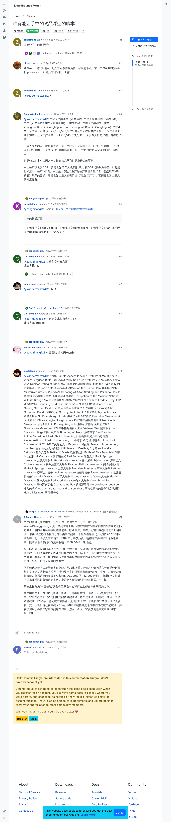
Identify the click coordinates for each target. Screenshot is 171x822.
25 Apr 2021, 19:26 (57, 204)
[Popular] (4, 24)
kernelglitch (30, 204)
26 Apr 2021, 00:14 (59, 313)
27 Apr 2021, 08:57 (59, 517)
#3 (120, 90)
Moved (20, 30)
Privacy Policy (28, 798)
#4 (120, 114)
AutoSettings (99, 804)
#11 (120, 517)
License (60, 804)
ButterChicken (32, 347)
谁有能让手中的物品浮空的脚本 (74, 209)
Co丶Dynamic (31, 256)
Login (33, 718)
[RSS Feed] (83, 31)
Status (23, 804)
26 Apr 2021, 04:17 (59, 347)
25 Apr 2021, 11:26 (63, 114)
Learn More (88, 814)
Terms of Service (29, 792)
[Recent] (4, 10)
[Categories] (4, 4)
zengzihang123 (32, 39)
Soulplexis (29, 371)
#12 (120, 647)
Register (22, 718)
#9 (120, 347)
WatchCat (29, 647)
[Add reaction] (107, 53)
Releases (60, 792)
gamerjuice (30, 284)
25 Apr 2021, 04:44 (60, 39)
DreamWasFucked (33, 114)
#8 (120, 313)
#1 (121, 39)
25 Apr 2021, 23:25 (59, 256)
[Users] (4, 30)
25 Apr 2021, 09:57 (60, 90)
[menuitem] (167, 4)
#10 (120, 371)
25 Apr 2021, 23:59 (57, 284)
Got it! (119, 812)
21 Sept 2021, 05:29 (55, 647)
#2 (120, 63)
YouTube (133, 804)
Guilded (133, 798)
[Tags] (4, 17)
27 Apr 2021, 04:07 (55, 371)
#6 (120, 256)
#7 (120, 284)
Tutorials (97, 792)
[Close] (118, 678)
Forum (132, 792)
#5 (120, 204)
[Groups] (4, 37)
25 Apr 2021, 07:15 (52, 63)
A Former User (31, 517)
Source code (63, 798)
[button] (4, 811)
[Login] (167, 4)
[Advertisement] (85, 754)
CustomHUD (99, 798)
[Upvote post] (114, 53)
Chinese (34, 30)
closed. (28, 63)
